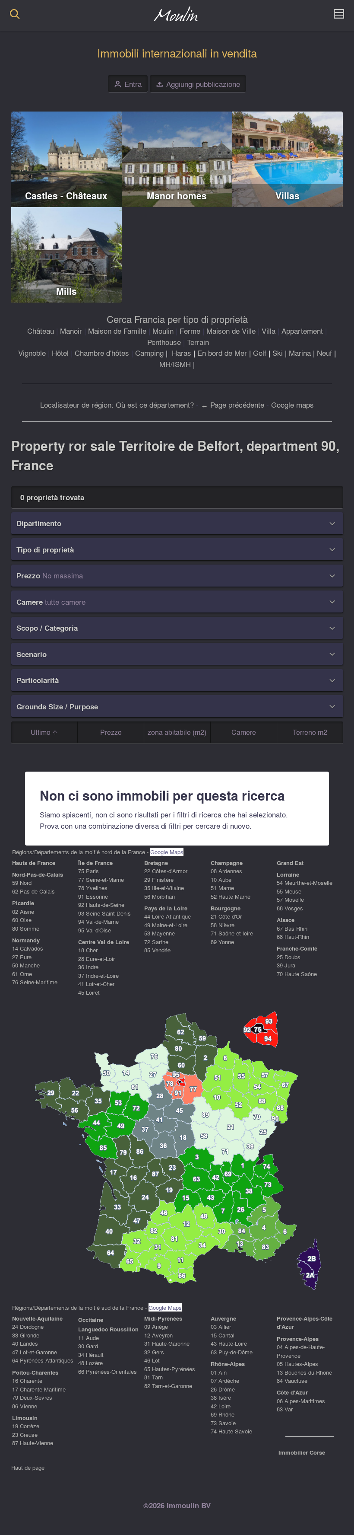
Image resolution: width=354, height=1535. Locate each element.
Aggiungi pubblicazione (198, 84)
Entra (128, 84)
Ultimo (41, 732)
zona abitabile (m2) (177, 732)
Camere (243, 732)
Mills (66, 291)
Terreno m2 (310, 732)
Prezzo (111, 732)
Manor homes (177, 195)
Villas (287, 195)
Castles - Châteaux (66, 195)
